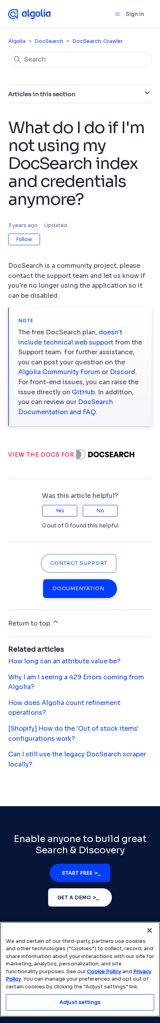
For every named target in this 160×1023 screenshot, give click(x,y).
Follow (24, 239)
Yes (60, 510)
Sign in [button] (134, 14)
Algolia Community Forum (59, 372)
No (100, 510)
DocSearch (49, 41)
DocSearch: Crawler (97, 41)
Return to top (30, 623)
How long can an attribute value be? (64, 661)
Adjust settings (80, 1002)
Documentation (78, 588)
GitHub (83, 392)
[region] (80, 969)
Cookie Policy (104, 971)
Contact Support (78, 563)
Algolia (17, 41)
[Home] (29, 14)
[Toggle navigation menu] (117, 14)
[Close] (149, 930)
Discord (122, 372)
